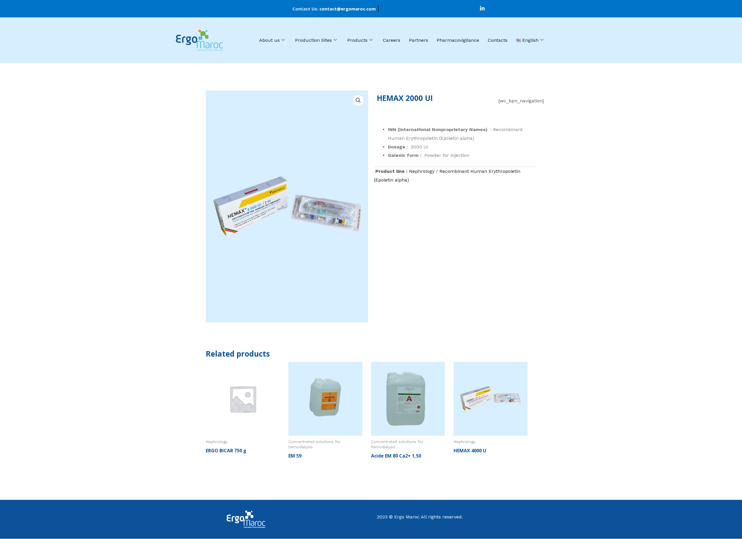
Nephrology (421, 171)
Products (357, 40)
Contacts (498, 40)
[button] (358, 100)
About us (269, 40)
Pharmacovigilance (458, 40)
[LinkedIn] (482, 8)
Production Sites (313, 40)
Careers (391, 40)
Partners (418, 40)
